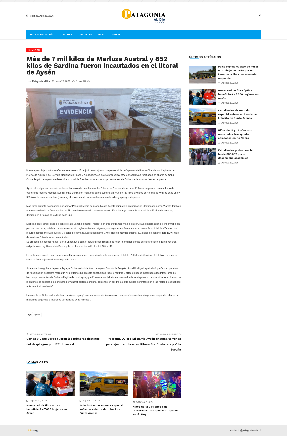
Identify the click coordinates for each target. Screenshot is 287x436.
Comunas (66, 34)
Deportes (85, 34)
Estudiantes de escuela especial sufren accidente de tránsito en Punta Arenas (101, 409)
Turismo (116, 34)
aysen (37, 314)
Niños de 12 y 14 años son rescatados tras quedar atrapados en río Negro (155, 410)
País (101, 34)
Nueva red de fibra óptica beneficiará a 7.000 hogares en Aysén (46, 409)
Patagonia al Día (41, 34)
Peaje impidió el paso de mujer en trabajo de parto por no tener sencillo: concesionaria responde (238, 72)
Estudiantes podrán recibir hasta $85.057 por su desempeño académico (236, 154)
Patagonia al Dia (41, 81)
